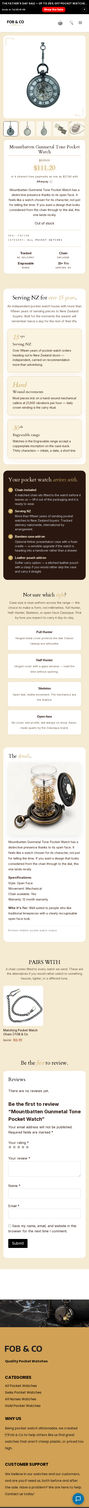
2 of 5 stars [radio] (14, 1147)
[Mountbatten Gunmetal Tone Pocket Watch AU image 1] (44, 77)
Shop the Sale (53, 9)
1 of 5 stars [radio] (10, 1147)
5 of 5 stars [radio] (27, 1147)
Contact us (14, 1494)
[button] (10, 128)
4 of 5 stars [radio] (23, 1147)
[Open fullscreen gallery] (81, 114)
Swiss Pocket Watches (23, 1392)
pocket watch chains (43, 930)
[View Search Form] (69, 22)
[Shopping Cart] (60, 22)
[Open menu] (80, 22)
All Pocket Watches (45, 240)
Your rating (18, 1143)
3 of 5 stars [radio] (18, 1147)
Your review (19, 1158)
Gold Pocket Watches (23, 1405)
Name (14, 1186)
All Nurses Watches (20, 1399)
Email (13, 1206)
